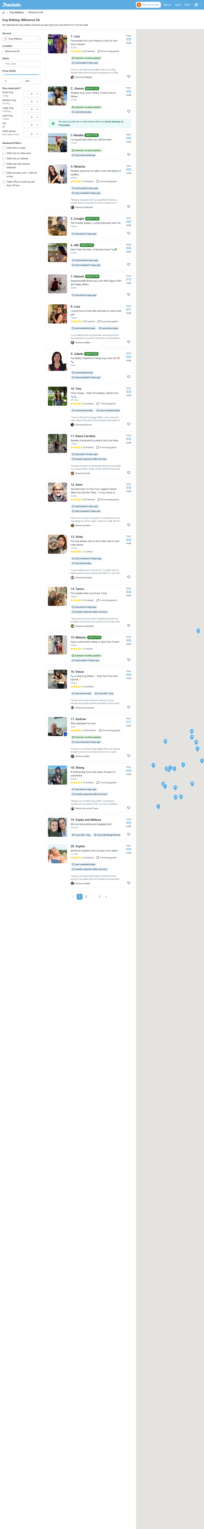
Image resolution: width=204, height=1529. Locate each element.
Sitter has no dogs (16, 147)
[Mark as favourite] (128, 76)
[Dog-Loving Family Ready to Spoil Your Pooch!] (90, 649)
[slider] (3, 74)
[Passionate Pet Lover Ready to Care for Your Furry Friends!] (90, 56)
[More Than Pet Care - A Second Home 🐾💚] (90, 255)
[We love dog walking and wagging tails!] (90, 827)
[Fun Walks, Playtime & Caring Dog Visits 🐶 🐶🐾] (90, 365)
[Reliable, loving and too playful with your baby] (90, 454)
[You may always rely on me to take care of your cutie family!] (90, 557)
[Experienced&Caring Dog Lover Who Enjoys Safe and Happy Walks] (90, 285)
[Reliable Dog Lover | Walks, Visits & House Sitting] (90, 100)
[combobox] (21, 39)
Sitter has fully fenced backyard (18, 165)
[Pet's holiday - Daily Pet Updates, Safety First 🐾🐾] (90, 406)
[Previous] (73, 897)
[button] (170, 768)
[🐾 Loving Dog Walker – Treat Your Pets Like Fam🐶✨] (90, 689)
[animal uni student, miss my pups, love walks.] (90, 865)
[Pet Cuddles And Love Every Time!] (90, 607)
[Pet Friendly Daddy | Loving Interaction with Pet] (90, 226)
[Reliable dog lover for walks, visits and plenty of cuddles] (90, 186)
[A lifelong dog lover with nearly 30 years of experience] (90, 788)
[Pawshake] (11, 5)
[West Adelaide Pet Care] (90, 737)
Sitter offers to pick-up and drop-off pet (21, 183)
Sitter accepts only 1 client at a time (22, 174)
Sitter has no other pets (19, 153)
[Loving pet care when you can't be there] (90, 145)
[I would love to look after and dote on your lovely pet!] (90, 324)
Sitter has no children (18, 158)
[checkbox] (3, 147)
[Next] (106, 897)
